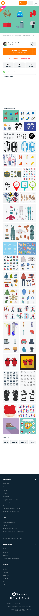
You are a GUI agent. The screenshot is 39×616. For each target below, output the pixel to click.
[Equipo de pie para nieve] (12, 194)
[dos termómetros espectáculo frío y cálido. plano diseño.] (11, 451)
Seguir (33, 45)
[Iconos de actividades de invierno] (10, 308)
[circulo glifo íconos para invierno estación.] (11, 551)
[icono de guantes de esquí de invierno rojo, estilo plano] (11, 518)
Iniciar (30, 3)
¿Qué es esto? (20, 72)
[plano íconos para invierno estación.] (9, 221)
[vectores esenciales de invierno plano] (11, 352)
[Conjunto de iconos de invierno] (9, 147)
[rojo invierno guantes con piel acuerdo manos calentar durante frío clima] (27, 600)
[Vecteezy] (3, 3)
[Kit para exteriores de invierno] (11, 115)
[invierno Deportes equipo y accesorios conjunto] (24, 125)
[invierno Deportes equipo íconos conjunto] (11, 485)
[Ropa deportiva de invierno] (12, 207)
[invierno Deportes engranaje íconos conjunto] (11, 501)
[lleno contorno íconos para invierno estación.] (11, 336)
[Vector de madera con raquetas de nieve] (11, 257)
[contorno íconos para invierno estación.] (11, 568)
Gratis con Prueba (19, 51)
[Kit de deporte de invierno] (11, 127)
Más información (9, 75)
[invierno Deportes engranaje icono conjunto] (11, 468)
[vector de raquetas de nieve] (11, 245)
